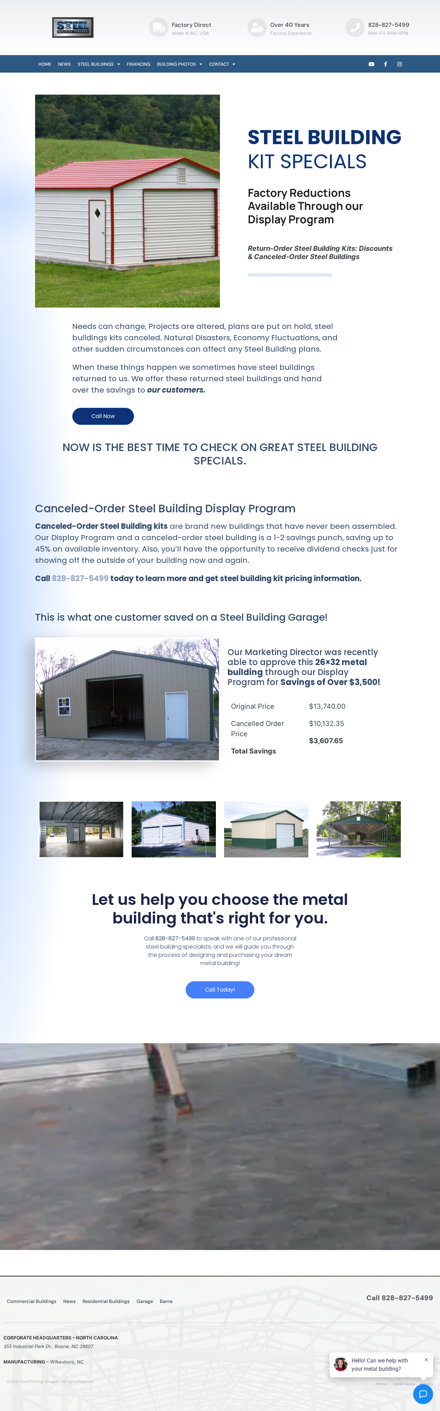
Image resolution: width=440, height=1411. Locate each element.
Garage (144, 1301)
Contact (219, 64)
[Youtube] (371, 64)
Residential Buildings (106, 1301)
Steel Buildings (96, 64)
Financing (138, 64)
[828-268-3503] (355, 27)
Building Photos (176, 64)
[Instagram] (400, 64)
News (64, 64)
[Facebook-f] (386, 64)
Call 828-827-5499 (399, 1297)
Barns (166, 1301)
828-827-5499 (388, 25)
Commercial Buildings (31, 1301)
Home (44, 64)
